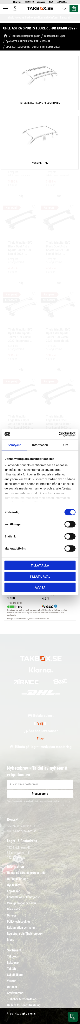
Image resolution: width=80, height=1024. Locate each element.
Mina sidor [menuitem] (13, 909)
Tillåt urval (40, 576)
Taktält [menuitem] (11, 969)
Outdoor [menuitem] (12, 987)
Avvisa (40, 587)
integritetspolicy (52, 801)
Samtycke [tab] (14, 445)
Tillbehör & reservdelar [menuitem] (21, 999)
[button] (7, 13)
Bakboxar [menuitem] (13, 963)
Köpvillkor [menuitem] (13, 891)
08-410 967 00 (26, 826)
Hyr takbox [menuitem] (14, 885)
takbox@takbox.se (24, 831)
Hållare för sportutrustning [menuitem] (23, 1005)
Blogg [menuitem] (10, 940)
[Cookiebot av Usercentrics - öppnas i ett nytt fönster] (59, 434)
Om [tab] (65, 445)
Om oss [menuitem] (11, 915)
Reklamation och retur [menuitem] (21, 927)
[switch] (70, 524)
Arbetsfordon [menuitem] (15, 993)
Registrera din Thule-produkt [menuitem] (25, 933)
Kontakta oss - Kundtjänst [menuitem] (23, 897)
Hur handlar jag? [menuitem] (17, 879)
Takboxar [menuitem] (13, 956)
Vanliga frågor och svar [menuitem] (21, 903)
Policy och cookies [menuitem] (18, 921)
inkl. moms (29, 1013)
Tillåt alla (40, 565)
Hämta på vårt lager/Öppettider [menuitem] (26, 873)
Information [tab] (40, 445)
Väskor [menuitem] (11, 981)
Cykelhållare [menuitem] (15, 975)
